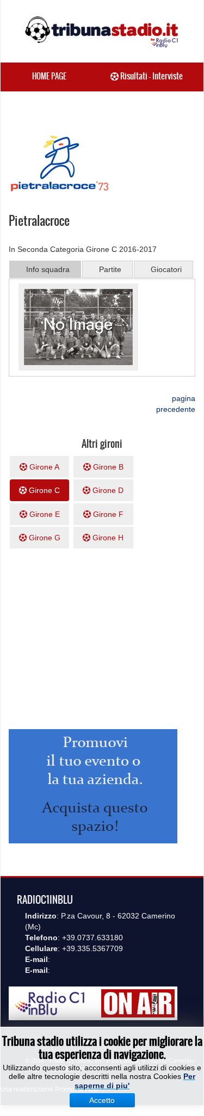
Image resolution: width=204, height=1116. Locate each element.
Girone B (107, 467)
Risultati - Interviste (151, 76)
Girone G (43, 537)
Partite (110, 269)
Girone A (43, 467)
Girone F (107, 514)
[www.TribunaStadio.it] (102, 31)
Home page (49, 76)
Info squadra (48, 269)
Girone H (106, 537)
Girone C (43, 490)
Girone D (106, 490)
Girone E (43, 514)
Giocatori (166, 269)
